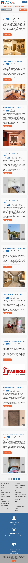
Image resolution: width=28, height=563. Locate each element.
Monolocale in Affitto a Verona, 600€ (14, 248)
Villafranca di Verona (19, 506)
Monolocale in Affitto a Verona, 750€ (14, 107)
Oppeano (17, 489)
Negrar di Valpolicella (20, 485)
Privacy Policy (14, 537)
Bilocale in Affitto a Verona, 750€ (12, 61)
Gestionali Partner (14, 553)
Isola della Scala (4, 505)
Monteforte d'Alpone (5, 508)
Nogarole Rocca (18, 487)
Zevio (16, 508)
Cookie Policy (14, 540)
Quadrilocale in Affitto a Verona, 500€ (14, 341)
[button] (23, 46)
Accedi (14, 524)
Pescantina (17, 490)
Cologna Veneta (4, 499)
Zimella (16, 510)
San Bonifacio (18, 492)
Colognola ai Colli (5, 501)
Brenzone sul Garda (5, 496)
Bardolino (3, 487)
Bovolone (3, 494)
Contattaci (14, 551)
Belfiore (3, 489)
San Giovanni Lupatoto (20, 494)
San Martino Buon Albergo (21, 496)
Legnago (3, 507)
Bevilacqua (3, 490)
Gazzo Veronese (5, 503)
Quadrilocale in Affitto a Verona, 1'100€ (12, 154)
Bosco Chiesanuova (5, 492)
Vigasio (16, 504)
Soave (16, 501)
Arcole (2, 485)
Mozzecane (17, 483)
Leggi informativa (14, 558)
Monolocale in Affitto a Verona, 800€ (14, 16)
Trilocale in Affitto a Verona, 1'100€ (13, 434)
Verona (16, 503)
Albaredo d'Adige (5, 483)
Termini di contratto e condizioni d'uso (14, 535)
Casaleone (3, 498)
